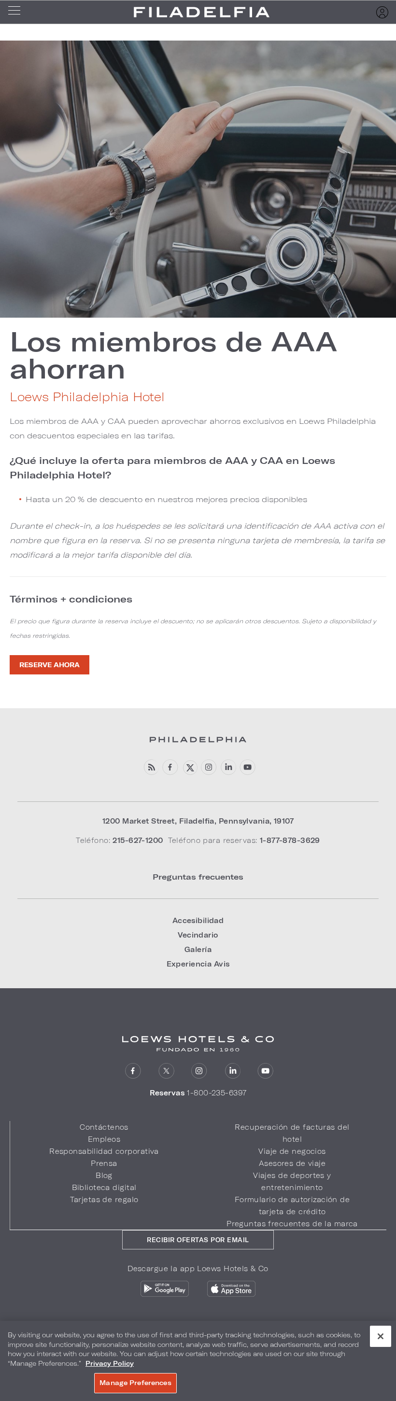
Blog (104, 1175)
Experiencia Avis (198, 964)
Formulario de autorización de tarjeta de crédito (292, 1205)
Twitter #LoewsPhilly (190, 767)
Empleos (104, 1139)
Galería (198, 949)
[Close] (380, 1336)
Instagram (199, 1071)
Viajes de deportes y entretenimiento (292, 1181)
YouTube (247, 767)
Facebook (170, 767)
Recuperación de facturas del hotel (292, 1133)
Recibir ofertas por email (198, 1239)
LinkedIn (232, 1071)
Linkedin (228, 767)
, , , (198, 821)
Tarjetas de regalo (104, 1199)
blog (151, 767)
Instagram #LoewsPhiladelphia (209, 767)
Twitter (166, 1071)
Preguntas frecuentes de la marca (292, 1223)
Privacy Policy (109, 1363)
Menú (17, 12)
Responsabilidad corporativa (104, 1151)
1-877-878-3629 (290, 840)
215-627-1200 (138, 840)
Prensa (104, 1163)
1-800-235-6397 (216, 1093)
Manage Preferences (135, 1383)
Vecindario (198, 935)
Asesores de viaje (292, 1163)
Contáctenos (104, 1127)
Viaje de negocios (291, 1151)
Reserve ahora (49, 665)
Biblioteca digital (104, 1187)
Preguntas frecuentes (198, 876)
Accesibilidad (198, 920)
